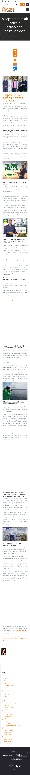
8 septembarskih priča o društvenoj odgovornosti (13, 97)
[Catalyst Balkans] (8, 1)
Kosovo (6, 692)
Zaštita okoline (7, 741)
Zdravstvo (6, 743)
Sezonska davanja (8, 732)
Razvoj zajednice (21, 103)
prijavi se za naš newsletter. (18, 633)
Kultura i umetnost (8, 719)
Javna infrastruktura (8, 716)
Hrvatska (6, 689)
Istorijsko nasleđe (8, 714)
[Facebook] (14, 66)
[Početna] (8, 9)
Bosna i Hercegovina (9, 685)
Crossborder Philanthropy (10, 703)
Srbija (5, 696)
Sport (5, 737)
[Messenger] (16, 66)
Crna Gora (6, 687)
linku (13, 300)
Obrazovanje (7, 723)
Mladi (5, 709)
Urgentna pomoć (8, 739)
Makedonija (6, 694)
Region (15, 103)
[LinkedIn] (16, 69)
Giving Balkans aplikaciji (18, 630)
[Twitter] (14, 69)
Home (3, 35)
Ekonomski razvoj (8, 712)
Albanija (6, 678)
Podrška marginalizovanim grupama (12, 725)
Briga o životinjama (8, 700)
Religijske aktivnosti (8, 730)
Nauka (5, 721)
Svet (5, 680)
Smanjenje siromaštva (9, 734)
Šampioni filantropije (8, 707)
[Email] (14, 71)
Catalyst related (7, 705)
